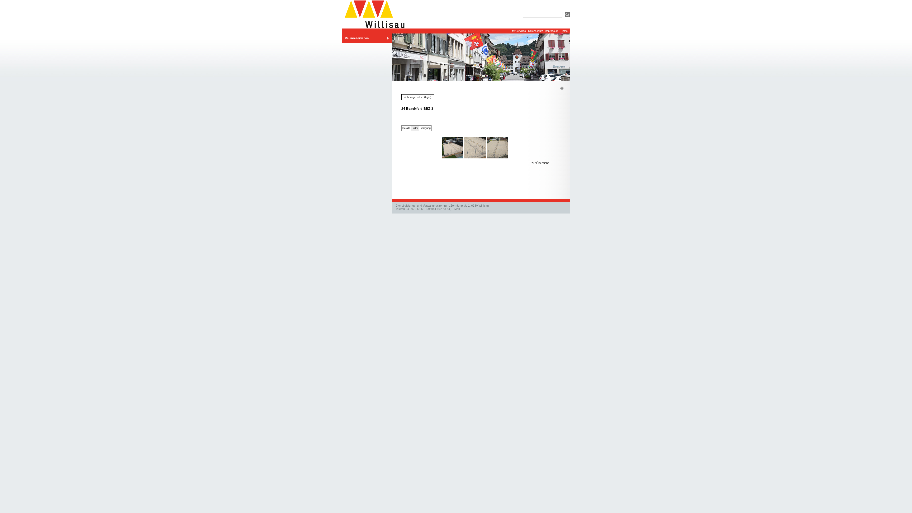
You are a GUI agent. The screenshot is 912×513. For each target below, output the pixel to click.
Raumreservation (357, 38)
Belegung (425, 128)
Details (406, 128)
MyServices (519, 30)
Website (376, 14)
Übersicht (542, 163)
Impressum (551, 30)
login (427, 97)
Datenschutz (535, 30)
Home (564, 30)
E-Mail (455, 209)
